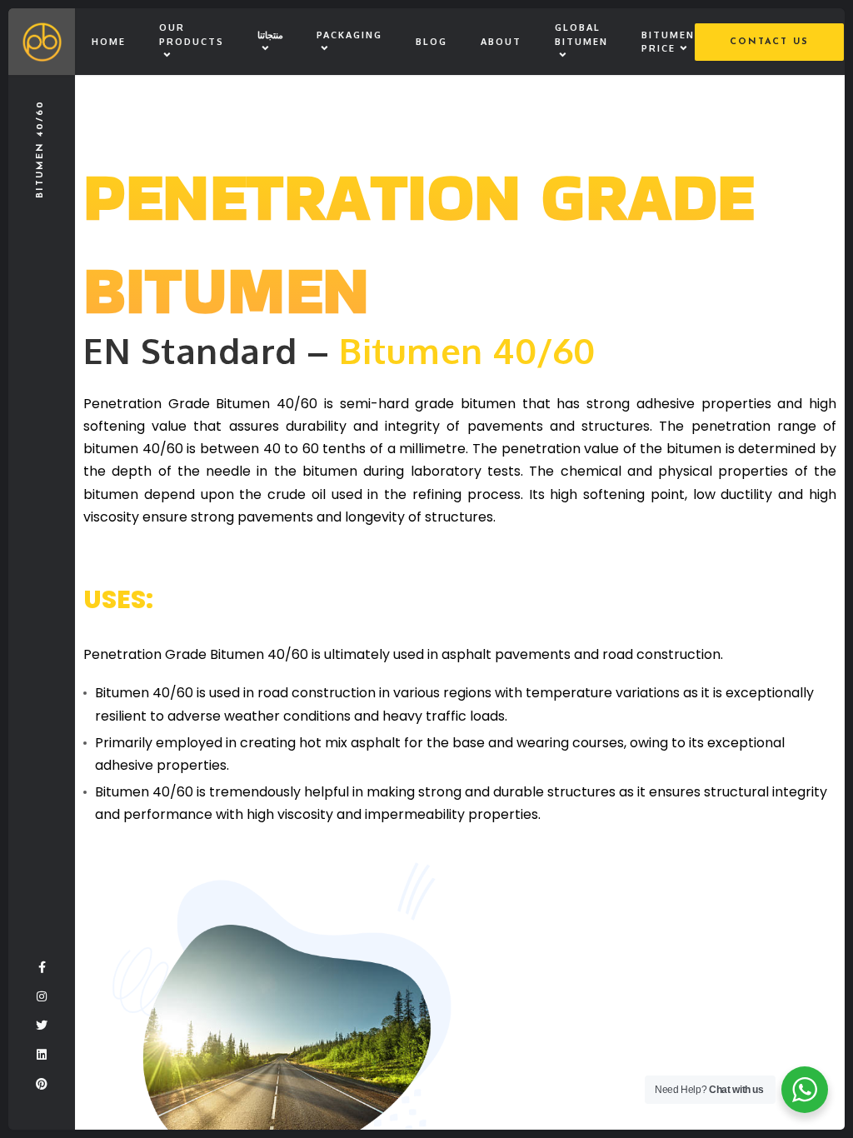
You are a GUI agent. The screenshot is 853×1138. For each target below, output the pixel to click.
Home (109, 41)
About (501, 41)
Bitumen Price (668, 42)
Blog (431, 41)
